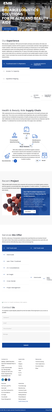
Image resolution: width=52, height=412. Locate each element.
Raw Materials (8, 161)
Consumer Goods (22, 390)
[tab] (16, 64)
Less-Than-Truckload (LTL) (7, 390)
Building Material (22, 394)
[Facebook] (9, 380)
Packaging (26, 135)
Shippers (20, 363)
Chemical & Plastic (22, 392)
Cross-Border (4, 397)
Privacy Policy (49, 410)
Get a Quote (7, 29)
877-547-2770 (9, 371)
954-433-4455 (7, 369)
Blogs (37, 368)
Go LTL (20, 372)
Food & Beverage (22, 385)
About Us (20, 368)
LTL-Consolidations (5, 392)
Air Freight (3, 394)
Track (19, 370)
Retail (43, 161)
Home (19, 361)
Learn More (28, 211)
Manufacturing (21, 388)
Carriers (20, 366)
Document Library (40, 366)
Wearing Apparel (22, 399)
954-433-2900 (8, 367)
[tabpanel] (41, 80)
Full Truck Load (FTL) (6, 385)
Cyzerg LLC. (23, 410)
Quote (19, 375)
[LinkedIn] (2, 380)
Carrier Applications (40, 363)
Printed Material (22, 397)
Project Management (6, 399)
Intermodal (3, 388)
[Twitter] (6, 380)
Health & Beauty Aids (23, 401)
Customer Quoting (40, 361)
